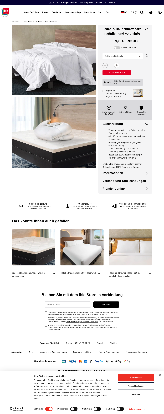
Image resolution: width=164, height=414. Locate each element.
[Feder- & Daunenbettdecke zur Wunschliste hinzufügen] (146, 29)
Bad (107, 12)
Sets (100, 12)
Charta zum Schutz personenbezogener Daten (82, 322)
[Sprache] (124, 12)
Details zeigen (135, 409)
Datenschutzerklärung (99, 314)
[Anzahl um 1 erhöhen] (116, 65)
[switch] (74, 409)
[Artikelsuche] (142, 12)
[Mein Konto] (159, 12)
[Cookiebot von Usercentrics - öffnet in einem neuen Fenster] (16, 409)
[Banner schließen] (160, 375)
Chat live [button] (114, 343)
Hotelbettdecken (28, 22)
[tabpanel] (123, 149)
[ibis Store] (5, 12)
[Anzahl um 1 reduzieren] (105, 65)
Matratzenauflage (73, 12)
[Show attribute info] (146, 56)
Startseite (15, 22)
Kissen (45, 12)
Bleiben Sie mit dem (82, 295)
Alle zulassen (136, 377)
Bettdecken (57, 12)
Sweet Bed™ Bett (31, 12)
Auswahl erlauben (136, 386)
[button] (138, 93)
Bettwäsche (89, 12)
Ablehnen (136, 394)
